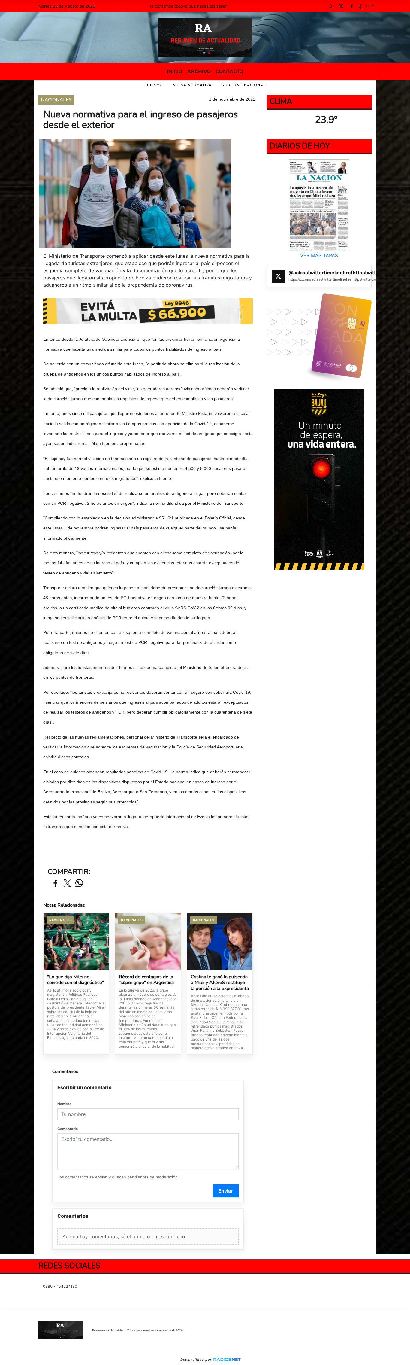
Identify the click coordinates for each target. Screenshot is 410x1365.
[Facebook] (351, 6)
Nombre (64, 1103)
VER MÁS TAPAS (319, 255)
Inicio (174, 71)
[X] (341, 6)
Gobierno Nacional (243, 85)
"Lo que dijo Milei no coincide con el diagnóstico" (75, 980)
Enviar (225, 1191)
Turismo (154, 85)
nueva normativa (192, 85)
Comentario (67, 1128)
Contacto (229, 71)
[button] (330, 6)
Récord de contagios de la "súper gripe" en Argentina (146, 980)
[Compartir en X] (67, 883)
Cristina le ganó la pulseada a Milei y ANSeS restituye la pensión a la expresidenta (220, 983)
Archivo (199, 71)
